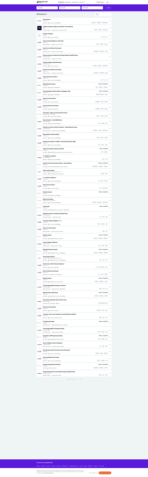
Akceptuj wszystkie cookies (105, 472)
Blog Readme (75, 2)
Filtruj (108, 7)
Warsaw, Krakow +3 (47, 130)
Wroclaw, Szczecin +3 (48, 346)
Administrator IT (64, 466)
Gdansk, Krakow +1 (47, 44)
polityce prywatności (49, 472)
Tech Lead (101, 466)
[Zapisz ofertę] (109, 21)
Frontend (53, 466)
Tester (81, 466)
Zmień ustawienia (92, 472)
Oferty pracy (61, 2)
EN (111, 2)
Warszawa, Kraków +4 (48, 217)
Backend (38, 466)
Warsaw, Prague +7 (47, 30)
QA (78, 466)
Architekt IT (90, 466)
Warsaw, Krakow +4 (47, 58)
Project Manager (72, 466)
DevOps (48, 466)
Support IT (96, 466)
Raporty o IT (82, 2)
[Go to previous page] (65, 379)
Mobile (85, 466)
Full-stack (58, 466)
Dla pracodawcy (100, 2)
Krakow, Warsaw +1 (47, 51)
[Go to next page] (82, 379)
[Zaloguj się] (107, 2)
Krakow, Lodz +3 (47, 245)
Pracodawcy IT (68, 2)
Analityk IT (43, 466)
